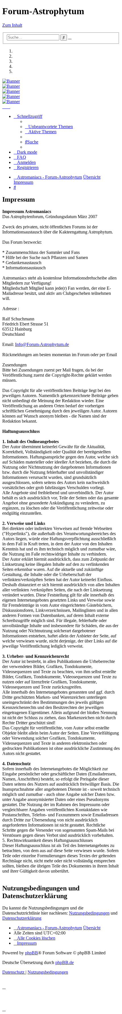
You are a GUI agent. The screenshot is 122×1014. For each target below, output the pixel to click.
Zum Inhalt (12, 25)
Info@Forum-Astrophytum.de (42, 344)
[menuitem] (49, 126)
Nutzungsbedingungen (89, 913)
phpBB (31, 952)
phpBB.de (64, 962)
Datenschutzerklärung (21, 918)
